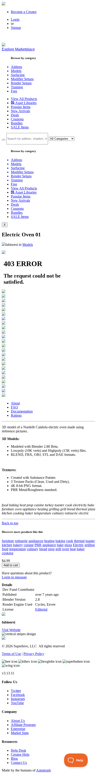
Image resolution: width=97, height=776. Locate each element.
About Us (18, 721)
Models (27, 244)
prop (51, 549)
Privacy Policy (33, 654)
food (5, 549)
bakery (18, 545)
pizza (68, 545)
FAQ (14, 407)
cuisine (29, 545)
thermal (79, 541)
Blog (14, 758)
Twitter (16, 691)
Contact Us (19, 763)
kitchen (7, 545)
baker (81, 549)
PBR (38, 545)
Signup (16, 28)
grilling (90, 545)
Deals (15, 115)
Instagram (18, 699)
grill (58, 549)
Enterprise (18, 729)
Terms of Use (11, 654)
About (15, 403)
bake (60, 545)
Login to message (14, 577)
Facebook (18, 695)
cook (69, 541)
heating (49, 541)
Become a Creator (24, 12)
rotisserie (21, 541)
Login (15, 19)
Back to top (10, 523)
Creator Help (20, 754)
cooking (7, 553)
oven (65, 549)
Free (14, 91)
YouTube (17, 703)
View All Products (24, 99)
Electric (78, 545)
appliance (49, 545)
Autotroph (43, 770)
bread (43, 549)
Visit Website (11, 630)
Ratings (16, 415)
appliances (35, 541)
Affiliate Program (23, 725)
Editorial (41, 609)
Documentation (22, 411)
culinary (32, 549)
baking (60, 541)
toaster (90, 541)
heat (73, 549)
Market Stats (20, 733)
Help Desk (18, 750)
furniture (8, 541)
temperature (17, 549)
